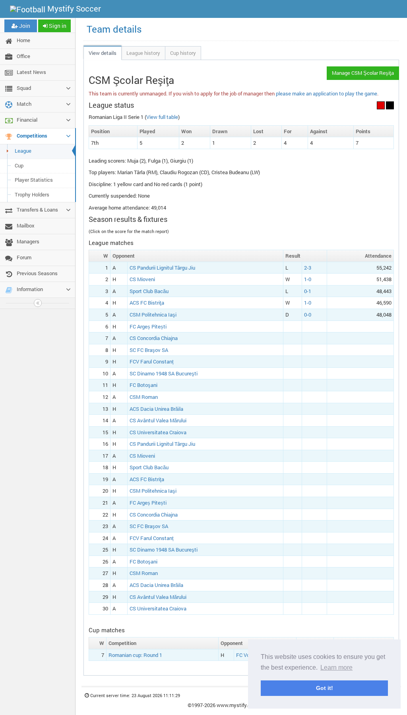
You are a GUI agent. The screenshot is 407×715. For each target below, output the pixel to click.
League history (143, 52)
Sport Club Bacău (149, 291)
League (23, 150)
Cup (19, 165)
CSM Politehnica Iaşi (153, 314)
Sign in (57, 25)
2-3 (307, 267)
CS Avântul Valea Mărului (158, 420)
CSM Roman (144, 396)
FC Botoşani (143, 385)
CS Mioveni (142, 279)
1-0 (307, 279)
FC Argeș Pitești (148, 326)
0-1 (307, 291)
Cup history (183, 52)
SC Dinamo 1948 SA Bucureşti (164, 373)
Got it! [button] (324, 688)
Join (24, 25)
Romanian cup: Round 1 (135, 655)
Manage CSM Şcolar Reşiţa (363, 72)
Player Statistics (34, 179)
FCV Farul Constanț (152, 361)
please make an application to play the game (326, 93)
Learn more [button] (336, 667)
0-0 (307, 314)
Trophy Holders (32, 194)
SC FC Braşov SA (149, 350)
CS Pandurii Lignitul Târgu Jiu (162, 267)
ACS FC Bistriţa (147, 302)
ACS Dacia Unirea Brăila (156, 408)
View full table (162, 116)
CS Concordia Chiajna (154, 338)
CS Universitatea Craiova (158, 432)
